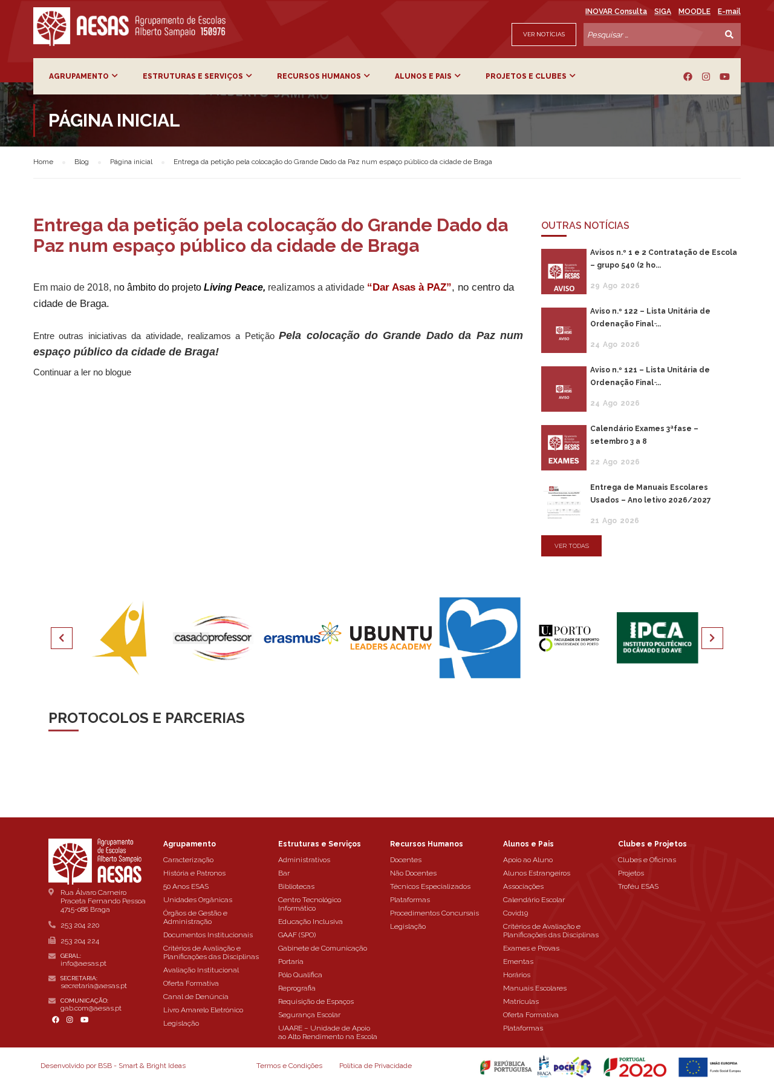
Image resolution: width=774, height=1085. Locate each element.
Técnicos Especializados (430, 886)
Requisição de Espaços (316, 1001)
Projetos (631, 873)
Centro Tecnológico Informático (309, 903)
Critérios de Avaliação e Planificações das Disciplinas (211, 952)
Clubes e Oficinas (647, 860)
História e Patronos (194, 873)
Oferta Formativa (191, 983)
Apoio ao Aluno (528, 860)
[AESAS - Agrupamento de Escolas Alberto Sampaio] (129, 26)
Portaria (291, 961)
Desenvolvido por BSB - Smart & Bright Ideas (113, 1065)
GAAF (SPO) (297, 935)
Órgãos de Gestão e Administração (195, 917)
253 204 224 (79, 941)
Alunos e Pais (423, 76)
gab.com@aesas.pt (91, 1008)
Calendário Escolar (534, 899)
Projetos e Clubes (526, 76)
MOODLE (694, 11)
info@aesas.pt (83, 963)
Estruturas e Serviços (193, 76)
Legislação (181, 1023)
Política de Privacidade (375, 1065)
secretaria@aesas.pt (93, 985)
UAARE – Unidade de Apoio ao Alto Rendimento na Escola (327, 1032)
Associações (523, 886)
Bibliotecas (296, 886)
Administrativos (304, 860)
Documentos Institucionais (208, 935)
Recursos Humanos (319, 76)
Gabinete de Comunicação (322, 948)
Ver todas (571, 545)
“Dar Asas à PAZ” (409, 287)
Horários (516, 975)
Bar (284, 873)
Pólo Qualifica (300, 975)
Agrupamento (79, 76)
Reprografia (297, 988)
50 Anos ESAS (186, 886)
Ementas (518, 961)
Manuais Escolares (535, 988)
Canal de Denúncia (196, 996)
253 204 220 (79, 925)
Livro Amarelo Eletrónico (203, 1010)
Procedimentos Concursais (434, 913)
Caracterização (188, 860)
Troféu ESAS (638, 886)
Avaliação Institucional (201, 970)
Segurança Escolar (309, 1015)
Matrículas (521, 1001)
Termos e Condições (289, 1065)
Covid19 (515, 913)
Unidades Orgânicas (197, 899)
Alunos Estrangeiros (536, 873)
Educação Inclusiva (310, 921)
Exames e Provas (531, 948)
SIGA (662, 11)
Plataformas (410, 899)
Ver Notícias (544, 34)
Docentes (405, 860)
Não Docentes (413, 873)
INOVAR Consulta (616, 11)
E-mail (729, 11)
